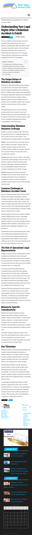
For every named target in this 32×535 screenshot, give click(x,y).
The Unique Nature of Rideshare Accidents (13, 64)
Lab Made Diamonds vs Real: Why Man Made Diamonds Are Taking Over (5, 414)
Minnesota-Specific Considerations (11, 72)
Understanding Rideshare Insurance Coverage (13, 66)
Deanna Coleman (20, 37)
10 (5, 517)
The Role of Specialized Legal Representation (14, 70)
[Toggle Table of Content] (25, 62)
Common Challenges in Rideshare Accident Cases (15, 68)
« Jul (15, 529)
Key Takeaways (6, 74)
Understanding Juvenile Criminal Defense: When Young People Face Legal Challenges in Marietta (27, 419)
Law (10, 400)
